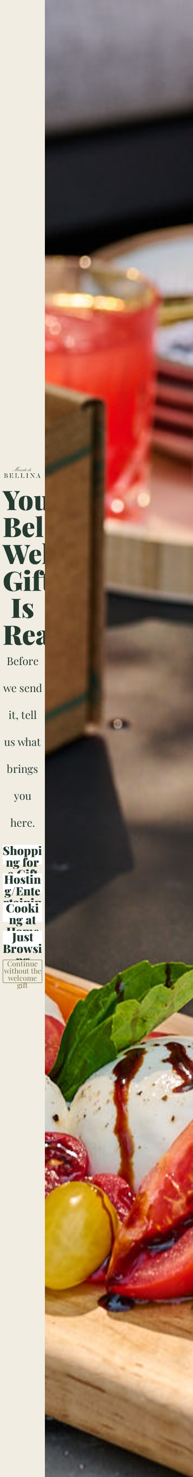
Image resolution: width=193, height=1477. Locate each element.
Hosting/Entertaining (22, 883)
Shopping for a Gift (22, 854)
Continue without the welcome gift (22, 971)
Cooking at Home (22, 912)
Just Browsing (22, 941)
